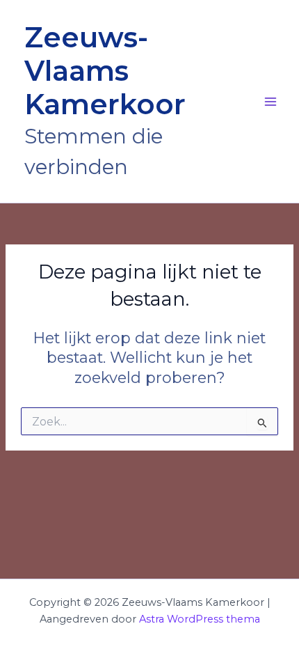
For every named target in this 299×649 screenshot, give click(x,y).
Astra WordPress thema (199, 619)
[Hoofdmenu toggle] (270, 101)
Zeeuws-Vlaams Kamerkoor (105, 70)
